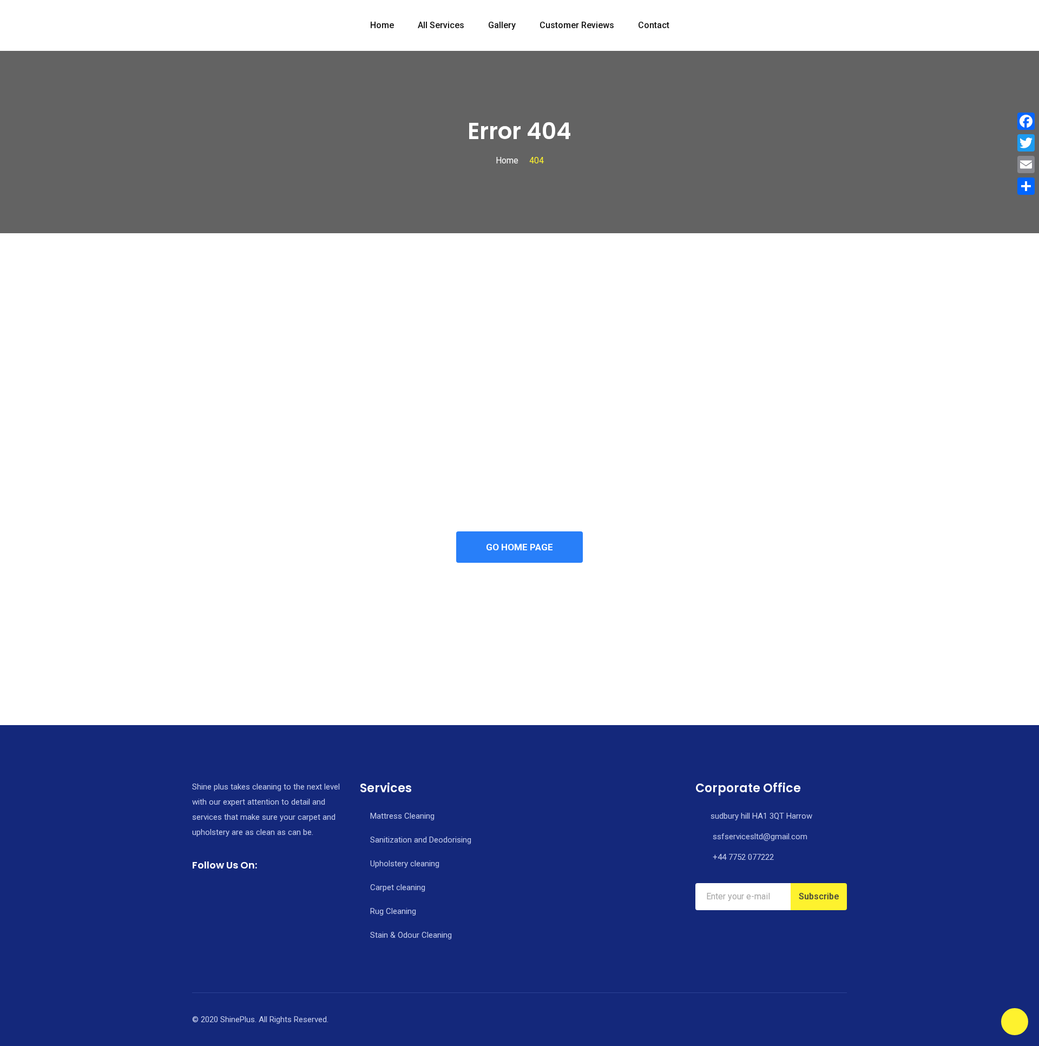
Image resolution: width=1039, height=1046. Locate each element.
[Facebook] (1026, 121)
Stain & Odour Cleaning (411, 935)
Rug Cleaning (393, 911)
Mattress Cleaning (402, 816)
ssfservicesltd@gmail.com (760, 836)
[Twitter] (1026, 143)
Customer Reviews (577, 25)
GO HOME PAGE (519, 547)
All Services (441, 25)
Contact (653, 25)
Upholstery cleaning (404, 864)
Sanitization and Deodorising (420, 840)
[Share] (1026, 186)
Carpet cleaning (397, 887)
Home (382, 25)
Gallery (502, 25)
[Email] (1026, 164)
